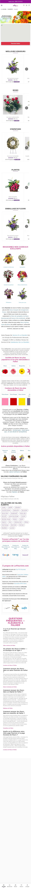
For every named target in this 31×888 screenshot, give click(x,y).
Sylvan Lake (23, 513)
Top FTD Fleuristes (21, 569)
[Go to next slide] (26, 69)
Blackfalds (4, 528)
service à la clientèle (20, 335)
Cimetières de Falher (8, 728)
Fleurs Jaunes (22, 394)
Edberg (26, 522)
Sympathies (22, 432)
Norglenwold (14, 513)
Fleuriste (10, 9)
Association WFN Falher (20, 583)
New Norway (5, 525)
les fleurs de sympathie (16, 316)
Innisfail (23, 516)
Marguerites (22, 365)
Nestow (15, 519)
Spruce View (5, 513)
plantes (8, 324)
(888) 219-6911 (19, 1)
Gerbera (14, 365)
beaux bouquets (14, 310)
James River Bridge (13, 516)
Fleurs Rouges (13, 394)
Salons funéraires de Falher (10, 686)
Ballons (22, 450)
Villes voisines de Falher (9, 645)
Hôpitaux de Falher (8, 708)
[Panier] (26, 5)
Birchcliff (4, 516)
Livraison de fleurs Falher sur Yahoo (25, 547)
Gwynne (4, 522)
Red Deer (21, 525)
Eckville (21, 519)
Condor (3, 507)
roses (2, 324)
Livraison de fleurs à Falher (10, 665)
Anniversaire (17, 430)
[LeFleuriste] (15, 5)
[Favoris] (24, 5)
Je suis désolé (12, 432)
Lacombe (12, 528)
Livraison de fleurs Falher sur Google (6, 547)
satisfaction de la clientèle (20, 342)
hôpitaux (15, 492)
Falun (10, 522)
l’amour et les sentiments (18, 318)
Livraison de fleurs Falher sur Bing (15, 547)
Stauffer (10, 507)
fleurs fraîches (25, 322)
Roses (5, 365)
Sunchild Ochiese (6, 510)
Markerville (16, 510)
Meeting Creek (17, 522)
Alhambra (17, 507)
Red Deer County (6, 519)
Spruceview (24, 510)
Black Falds (13, 525)
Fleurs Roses (5, 394)
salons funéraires (14, 472)
